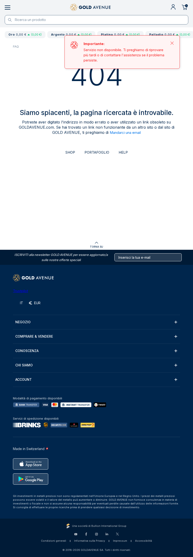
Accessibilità (143, 540)
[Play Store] (30, 479)
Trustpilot (20, 291)
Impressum (120, 540)
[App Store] (30, 464)
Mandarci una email (125, 132)
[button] (96, 322)
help (123, 152)
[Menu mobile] (7, 7)
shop (70, 152)
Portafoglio (96, 152)
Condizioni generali (53, 540)
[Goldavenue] (90, 7)
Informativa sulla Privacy (89, 540)
